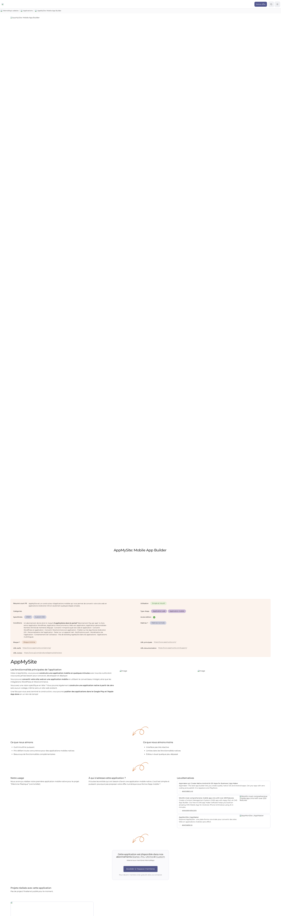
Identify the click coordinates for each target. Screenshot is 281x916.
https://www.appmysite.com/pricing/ (37, 648)
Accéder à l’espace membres (140, 869)
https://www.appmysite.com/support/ (172, 648)
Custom (160, 857)
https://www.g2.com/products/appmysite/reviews (43, 653)
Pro (142, 857)
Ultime (149, 857)
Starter (136, 857)
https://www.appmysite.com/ (165, 642)
